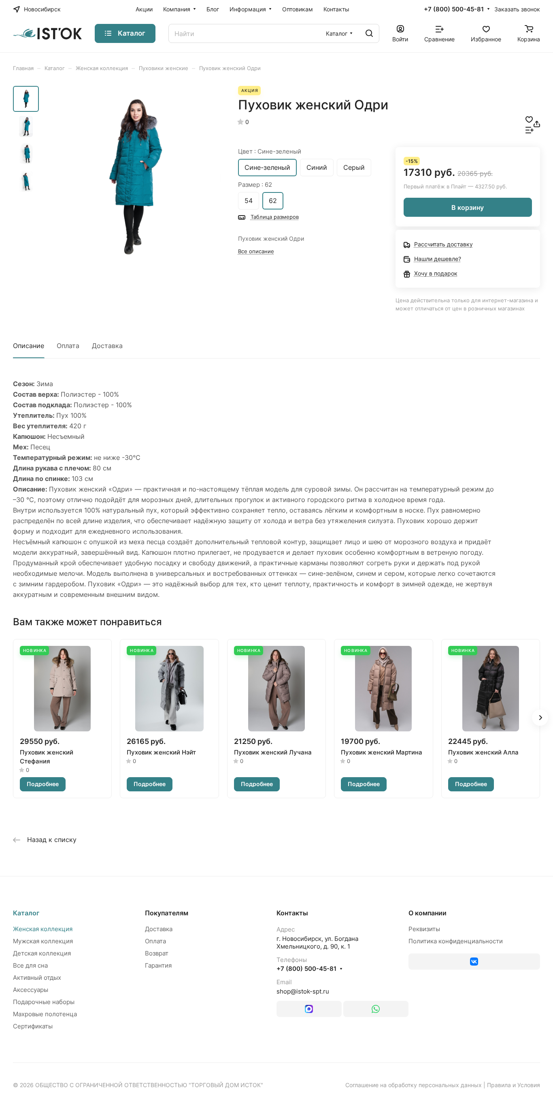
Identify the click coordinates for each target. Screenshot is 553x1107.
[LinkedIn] (309, 1009)
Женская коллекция (42, 929)
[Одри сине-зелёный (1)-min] (132, 177)
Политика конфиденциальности (455, 941)
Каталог (26, 913)
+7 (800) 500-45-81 (454, 9)
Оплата (68, 346)
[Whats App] (375, 1009)
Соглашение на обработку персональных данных (413, 1084)
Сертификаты (33, 1026)
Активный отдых (37, 977)
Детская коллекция (42, 953)
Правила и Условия (513, 1084)
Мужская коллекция (43, 941)
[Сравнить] (529, 129)
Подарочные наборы (43, 1002)
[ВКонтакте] (474, 961)
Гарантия (158, 965)
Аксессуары (30, 990)
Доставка (107, 346)
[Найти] (369, 33)
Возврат (156, 953)
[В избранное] (529, 118)
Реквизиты (424, 929)
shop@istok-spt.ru (302, 991)
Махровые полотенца (45, 1014)
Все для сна (30, 965)
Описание (28, 346)
